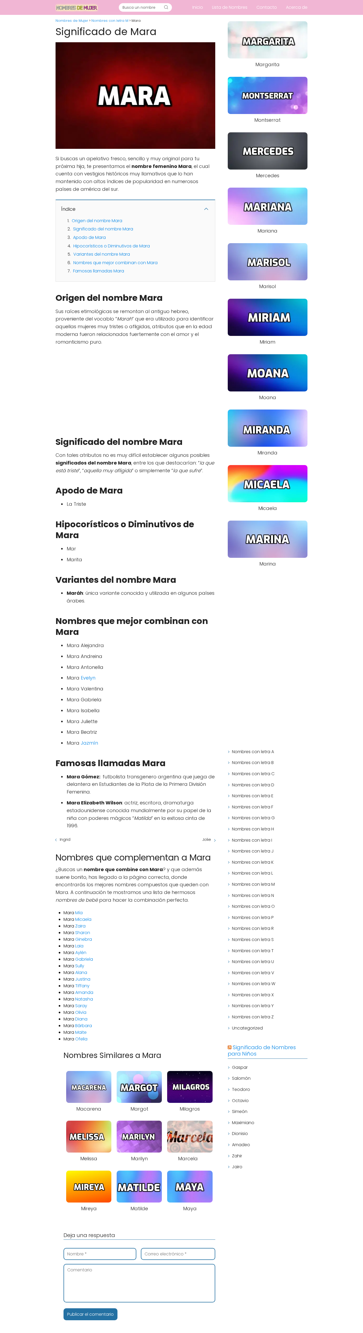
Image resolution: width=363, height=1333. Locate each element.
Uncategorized (247, 1028)
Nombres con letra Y (253, 1006)
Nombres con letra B (253, 763)
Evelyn (88, 677)
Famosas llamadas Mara (98, 271)
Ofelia (81, 1039)
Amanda (84, 992)
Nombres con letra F (252, 807)
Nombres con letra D (253, 785)
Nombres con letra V (253, 973)
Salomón (241, 1078)
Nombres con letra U (253, 962)
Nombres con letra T (253, 951)
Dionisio (240, 1133)
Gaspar (240, 1067)
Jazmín (89, 743)
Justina (82, 979)
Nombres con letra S (253, 940)
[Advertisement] (135, 388)
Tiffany (82, 986)
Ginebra (83, 939)
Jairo (237, 1167)
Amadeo (241, 1145)
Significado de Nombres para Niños (262, 1050)
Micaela (83, 919)
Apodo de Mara (89, 237)
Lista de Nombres (229, 7)
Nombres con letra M (253, 884)
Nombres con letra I (252, 840)
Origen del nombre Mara (97, 221)
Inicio (197, 7)
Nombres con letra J (253, 851)
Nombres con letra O (253, 906)
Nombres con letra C (253, 774)
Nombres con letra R (253, 928)
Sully (79, 966)
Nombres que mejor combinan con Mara (115, 263)
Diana (81, 1019)
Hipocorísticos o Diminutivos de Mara (111, 246)
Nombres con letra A (253, 752)
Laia (79, 946)
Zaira (80, 926)
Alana (81, 972)
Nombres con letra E (252, 796)
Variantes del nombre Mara (101, 254)
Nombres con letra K (253, 862)
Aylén (80, 953)
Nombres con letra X (253, 995)
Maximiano (243, 1123)
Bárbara (83, 1026)
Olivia (80, 1012)
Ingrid (65, 839)
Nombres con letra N (253, 895)
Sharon (82, 933)
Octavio (240, 1101)
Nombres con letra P (253, 917)
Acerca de (296, 7)
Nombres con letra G (253, 818)
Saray (81, 1006)
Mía (79, 913)
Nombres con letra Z (253, 1017)
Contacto (266, 7)
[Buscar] (166, 7)
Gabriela (84, 959)
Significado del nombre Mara (103, 229)
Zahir (237, 1156)
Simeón (239, 1111)
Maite (81, 1032)
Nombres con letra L (252, 873)
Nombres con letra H (253, 829)
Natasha (84, 999)
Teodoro (241, 1089)
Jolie (206, 839)
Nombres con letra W (253, 984)
